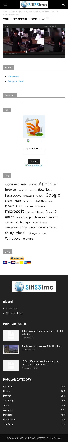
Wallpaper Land (16, 81)
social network (11, 227)
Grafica (8, 200)
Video (20, 232)
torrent (53, 227)
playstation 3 (40, 217)
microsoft (14, 211)
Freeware (28, 195)
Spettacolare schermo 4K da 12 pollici (41, 346)
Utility (9, 233)
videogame (34, 233)
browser (11, 189)
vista (44, 233)
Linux (25, 206)
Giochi (39, 195)
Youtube (28, 238)
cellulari (22, 190)
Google (52, 195)
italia (18, 206)
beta (55, 184)
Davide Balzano (54, 438)
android (33, 184)
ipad (50, 201)
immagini (28, 201)
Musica (40, 211)
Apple (45, 183)
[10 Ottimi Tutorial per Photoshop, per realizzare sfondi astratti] (11, 365)
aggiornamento (16, 184)
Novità (51, 211)
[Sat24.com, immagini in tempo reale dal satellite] (11, 335)
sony (23, 227)
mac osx (40, 206)
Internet (40, 200)
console (32, 190)
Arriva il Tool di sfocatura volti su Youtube (30, 11)
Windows (12, 238)
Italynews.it (14, 76)
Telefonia (43, 227)
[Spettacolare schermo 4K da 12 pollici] (11, 349)
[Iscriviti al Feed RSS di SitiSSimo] (34, 137)
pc (30, 217)
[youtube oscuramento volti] (34, 57)
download (45, 189)
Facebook (13, 195)
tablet (32, 227)
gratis (18, 201)
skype (27, 222)
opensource (22, 217)
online (9, 216)
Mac (32, 206)
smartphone (40, 222)
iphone (9, 206)
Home (6, 11)
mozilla (29, 211)
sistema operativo (14, 222)
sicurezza (53, 217)
